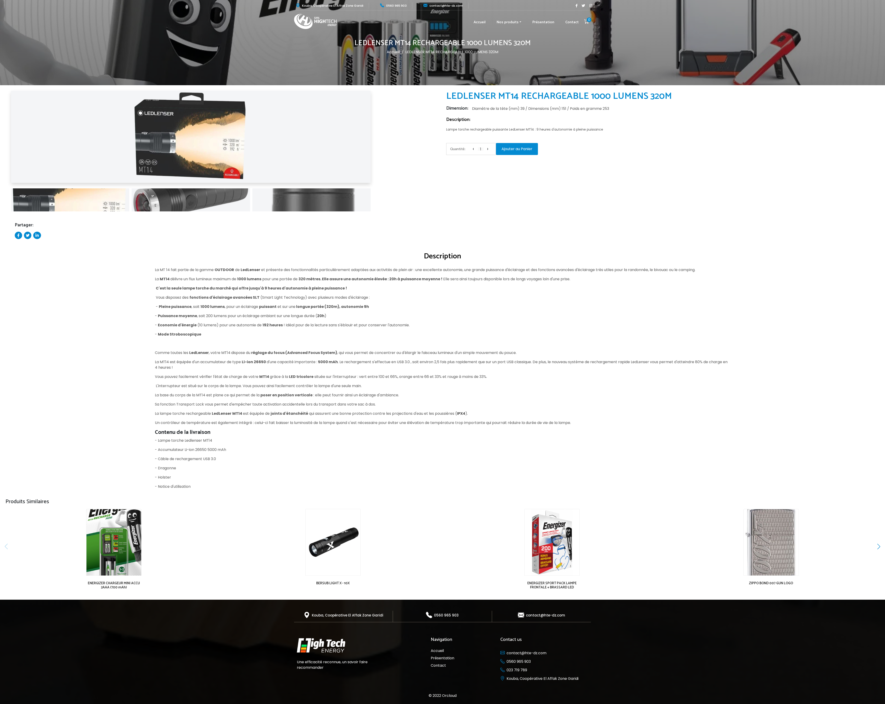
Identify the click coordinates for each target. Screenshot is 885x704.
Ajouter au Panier (517, 149)
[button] (6, 139)
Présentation (543, 22)
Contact (572, 22)
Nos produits (508, 22)
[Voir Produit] (113, 539)
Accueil (480, 22)
